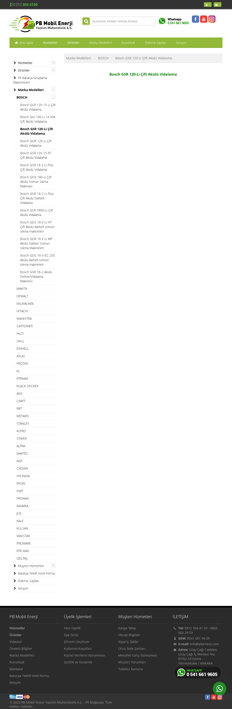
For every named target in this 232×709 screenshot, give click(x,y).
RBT (19, 408)
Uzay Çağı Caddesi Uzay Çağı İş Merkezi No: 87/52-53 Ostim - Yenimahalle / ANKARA (197, 656)
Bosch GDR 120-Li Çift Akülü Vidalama (36, 143)
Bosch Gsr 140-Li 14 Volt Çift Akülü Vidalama (38, 119)
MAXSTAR (23, 536)
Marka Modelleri (78, 58)
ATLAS (21, 356)
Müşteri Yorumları (132, 662)
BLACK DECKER (27, 386)
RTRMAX (22, 378)
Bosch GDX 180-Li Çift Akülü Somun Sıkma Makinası (36, 181)
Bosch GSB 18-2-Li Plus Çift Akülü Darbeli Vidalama (37, 198)
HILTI (20, 333)
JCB (19, 513)
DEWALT (22, 296)
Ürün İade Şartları (131, 648)
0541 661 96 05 (198, 638)
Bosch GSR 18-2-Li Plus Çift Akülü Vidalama (36, 167)
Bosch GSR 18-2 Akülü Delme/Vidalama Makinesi (36, 276)
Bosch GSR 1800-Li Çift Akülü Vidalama (36, 212)
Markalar (16, 669)
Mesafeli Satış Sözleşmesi (137, 655)
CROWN (22, 468)
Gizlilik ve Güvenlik (78, 662)
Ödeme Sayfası (28, 581)
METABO (23, 416)
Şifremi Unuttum (76, 642)
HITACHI (22, 311)
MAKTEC (22, 453)
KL (18, 371)
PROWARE (24, 543)
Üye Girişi (71, 635)
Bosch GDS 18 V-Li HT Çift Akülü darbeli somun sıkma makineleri (37, 226)
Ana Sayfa (26, 42)
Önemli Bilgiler (21, 648)
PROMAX (23, 498)
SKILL (20, 341)
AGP (19, 461)
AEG (19, 393)
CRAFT (21, 401)
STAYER (22, 438)
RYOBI (21, 483)
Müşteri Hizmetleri (30, 566)
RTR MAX (23, 551)
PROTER (22, 363)
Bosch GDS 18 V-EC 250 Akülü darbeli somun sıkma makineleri (37, 260)
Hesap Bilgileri (129, 635)
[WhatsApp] (219, 688)
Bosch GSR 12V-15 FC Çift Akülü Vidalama (35, 155)
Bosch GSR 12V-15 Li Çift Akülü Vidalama (38, 107)
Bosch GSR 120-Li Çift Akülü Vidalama (143, 58)
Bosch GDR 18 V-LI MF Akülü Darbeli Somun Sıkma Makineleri (36, 243)
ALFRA (21, 446)
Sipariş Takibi (128, 642)
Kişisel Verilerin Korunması (84, 655)
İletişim (22, 588)
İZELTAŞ (22, 558)
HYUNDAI (23, 476)
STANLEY (23, 423)
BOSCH (103, 58)
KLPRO (21, 431)
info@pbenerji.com (204, 644)
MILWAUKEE (25, 303)
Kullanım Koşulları (78, 648)
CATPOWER (25, 326)
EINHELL (23, 348)
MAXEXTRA (24, 318)
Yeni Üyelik (72, 628)
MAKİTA (22, 288)
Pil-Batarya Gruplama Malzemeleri (30, 80)
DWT (20, 491)
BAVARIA (22, 506)
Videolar (16, 642)
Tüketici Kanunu (130, 669)
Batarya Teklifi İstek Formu (36, 573)
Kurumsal (17, 662)
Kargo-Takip (127, 628)
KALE (20, 521)
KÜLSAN (22, 528)
